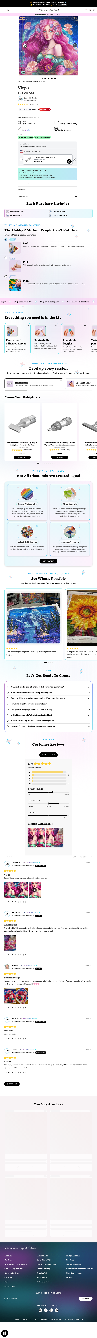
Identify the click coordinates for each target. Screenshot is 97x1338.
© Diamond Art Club (22, 447)
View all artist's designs (30, 100)
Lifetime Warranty (43, 1269)
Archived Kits (56, 1319)
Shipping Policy (42, 1273)
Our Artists (8, 1277)
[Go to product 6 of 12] (48, 463)
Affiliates (69, 1277)
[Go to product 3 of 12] (42, 463)
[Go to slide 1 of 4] (45, 662)
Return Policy (42, 1277)
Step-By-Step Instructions (14, 1269)
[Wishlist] (90, 10)
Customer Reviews (11, 1273)
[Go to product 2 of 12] (40, 463)
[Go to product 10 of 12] (56, 463)
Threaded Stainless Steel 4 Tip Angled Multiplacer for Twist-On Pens (22, 443)
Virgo (45, 81)
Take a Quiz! (55, 1305)
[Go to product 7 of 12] (50, 463)
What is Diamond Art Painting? (15, 1264)
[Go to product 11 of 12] (57, 463)
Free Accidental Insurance (46, 1264)
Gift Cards (70, 1260)
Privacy (26, 1319)
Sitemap (44, 1319)
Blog (6, 1282)
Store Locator (9, 1286)
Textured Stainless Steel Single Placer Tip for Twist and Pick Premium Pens (59, 443)
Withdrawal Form (43, 1282)
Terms (16, 1319)
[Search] (86, 10)
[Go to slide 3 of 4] (50, 662)
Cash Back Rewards (73, 1264)
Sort (75, 857)
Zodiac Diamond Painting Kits (32, 81)
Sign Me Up (85, 1299)
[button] (75, 45)
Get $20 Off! (42, 1305)
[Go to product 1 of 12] (38, 463)
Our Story (8, 1260)
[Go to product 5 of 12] (46, 463)
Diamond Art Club (76, 1319)
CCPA (35, 1319)
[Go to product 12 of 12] (59, 463)
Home (19, 81)
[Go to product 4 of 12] (44, 463)
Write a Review (50, 755)
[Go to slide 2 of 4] (48, 662)
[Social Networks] (40, 1310)
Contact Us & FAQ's (44, 1260)
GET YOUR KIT (48, 561)
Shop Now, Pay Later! (74, 1273)
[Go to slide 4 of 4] (52, 662)
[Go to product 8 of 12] (52, 463)
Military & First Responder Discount (79, 1269)
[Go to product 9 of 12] (54, 463)
